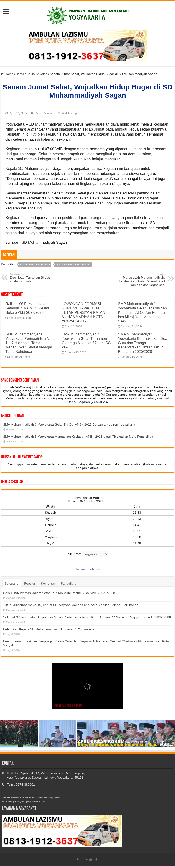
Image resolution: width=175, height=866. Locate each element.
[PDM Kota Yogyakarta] (88, 15)
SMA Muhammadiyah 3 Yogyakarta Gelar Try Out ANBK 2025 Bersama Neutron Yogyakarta (69, 424)
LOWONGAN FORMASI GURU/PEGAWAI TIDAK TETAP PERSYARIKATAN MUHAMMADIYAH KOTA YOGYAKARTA (83, 312)
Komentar (48, 583)
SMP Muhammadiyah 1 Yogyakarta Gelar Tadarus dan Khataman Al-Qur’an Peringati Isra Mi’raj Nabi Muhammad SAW (142, 312)
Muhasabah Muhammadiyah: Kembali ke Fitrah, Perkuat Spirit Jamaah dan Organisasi (141, 280)
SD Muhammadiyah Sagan (73, 264)
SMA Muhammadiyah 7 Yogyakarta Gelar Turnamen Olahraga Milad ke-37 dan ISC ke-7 (86, 340)
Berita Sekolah (36, 74)
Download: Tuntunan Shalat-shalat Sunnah (30, 278)
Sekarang (11, 583)
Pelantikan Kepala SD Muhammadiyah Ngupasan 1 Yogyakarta (48, 629)
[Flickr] (86, 859)
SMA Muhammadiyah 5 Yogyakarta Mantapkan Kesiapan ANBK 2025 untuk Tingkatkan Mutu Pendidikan (78, 436)
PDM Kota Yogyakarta (35, 264)
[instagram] (95, 859)
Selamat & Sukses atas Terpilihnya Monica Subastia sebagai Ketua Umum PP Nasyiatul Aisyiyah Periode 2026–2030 (87, 617)
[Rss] (78, 859)
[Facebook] (82, 859)
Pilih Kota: (74, 554)
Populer (29, 583)
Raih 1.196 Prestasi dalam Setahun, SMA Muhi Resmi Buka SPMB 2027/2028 (27, 308)
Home (8, 74)
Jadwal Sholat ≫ (87, 569)
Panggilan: (68, 583)
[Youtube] (91, 859)
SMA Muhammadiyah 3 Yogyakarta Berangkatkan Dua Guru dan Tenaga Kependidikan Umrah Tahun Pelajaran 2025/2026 (142, 342)
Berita (20, 74)
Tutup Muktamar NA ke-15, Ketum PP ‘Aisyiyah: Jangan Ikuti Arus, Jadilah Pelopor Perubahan (70, 605)
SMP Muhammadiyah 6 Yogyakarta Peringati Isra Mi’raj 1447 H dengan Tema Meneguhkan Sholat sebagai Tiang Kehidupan (30, 342)
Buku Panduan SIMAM (68, 706)
